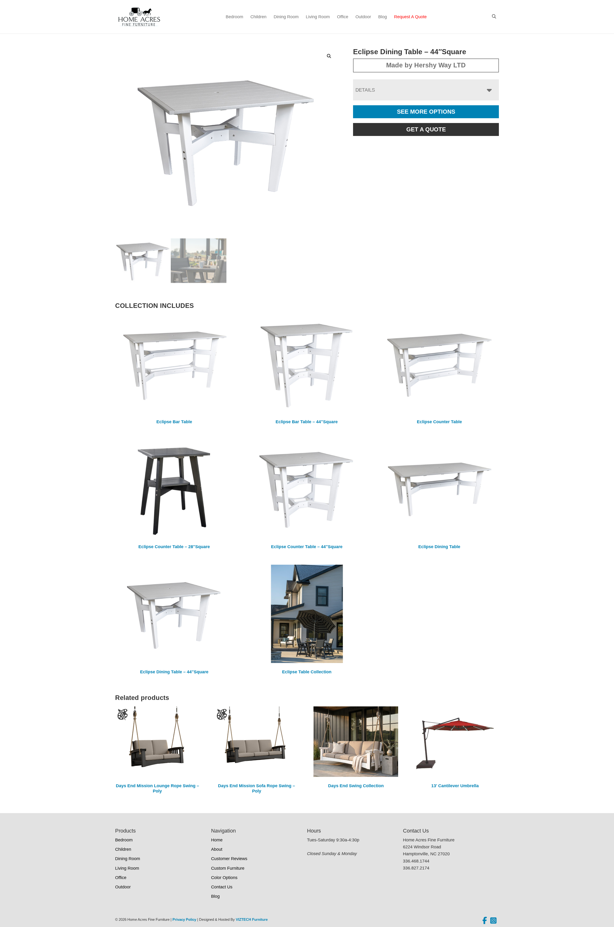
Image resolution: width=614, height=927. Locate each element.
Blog (382, 16)
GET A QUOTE (426, 129)
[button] (329, 56)
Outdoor (363, 16)
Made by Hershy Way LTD (426, 65)
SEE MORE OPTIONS (426, 111)
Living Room (318, 16)
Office (342, 16)
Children (258, 16)
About (216, 849)
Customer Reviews (229, 858)
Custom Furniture (227, 868)
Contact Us (221, 887)
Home (217, 840)
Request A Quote (410, 16)
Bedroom (234, 16)
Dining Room (286, 16)
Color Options (224, 877)
